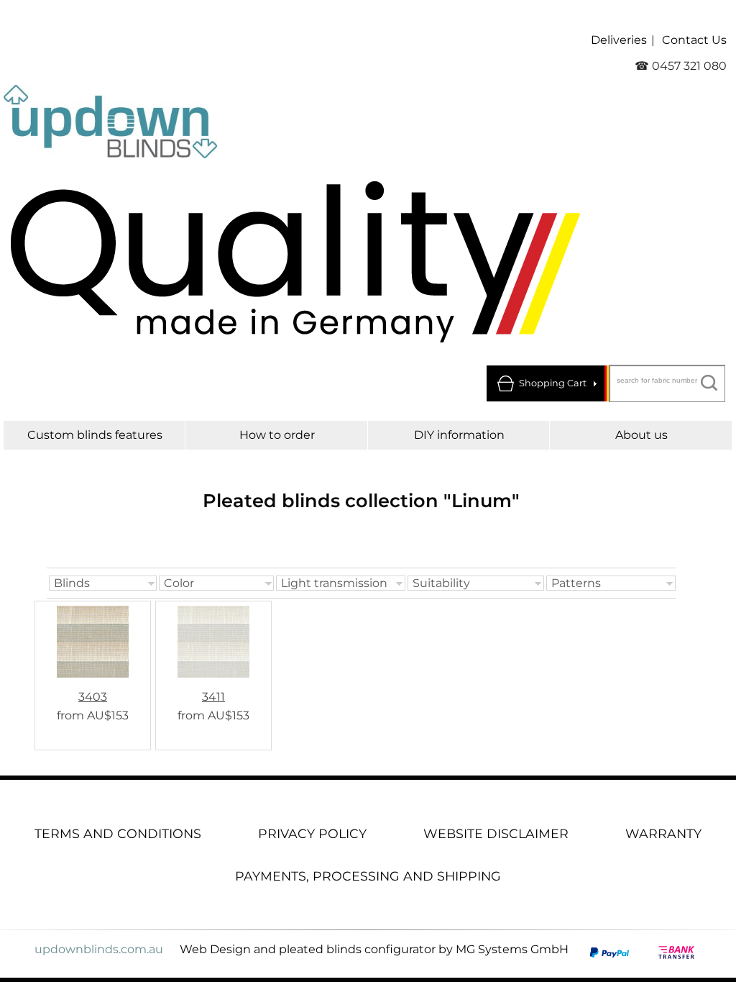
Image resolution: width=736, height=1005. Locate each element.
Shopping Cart (552, 383)
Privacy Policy (312, 833)
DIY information (459, 435)
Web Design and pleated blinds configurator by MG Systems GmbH (374, 949)
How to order (277, 435)
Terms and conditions (117, 833)
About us (641, 435)
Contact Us (694, 40)
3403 (92, 697)
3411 (213, 697)
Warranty (663, 833)
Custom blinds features (94, 435)
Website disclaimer (496, 833)
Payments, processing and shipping (368, 875)
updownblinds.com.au (98, 949)
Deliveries (619, 40)
